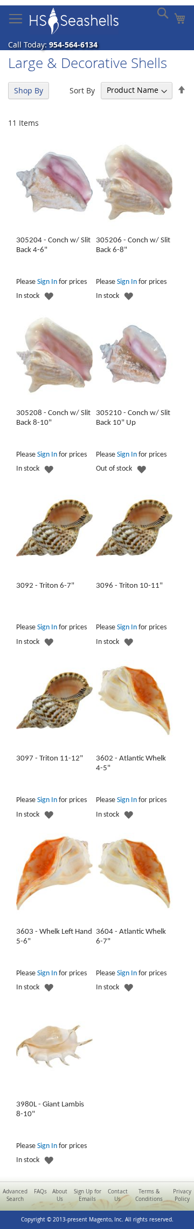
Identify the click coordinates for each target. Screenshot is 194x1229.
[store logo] (74, 21)
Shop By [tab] (28, 90)
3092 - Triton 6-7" (45, 586)
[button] (48, 296)
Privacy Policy (182, 1195)
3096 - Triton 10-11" (129, 586)
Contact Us (118, 1195)
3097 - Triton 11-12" (49, 759)
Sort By (82, 90)
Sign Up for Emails (87, 1195)
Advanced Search (15, 1195)
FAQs (40, 1191)
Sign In (47, 282)
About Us (59, 1195)
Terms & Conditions (149, 1195)
